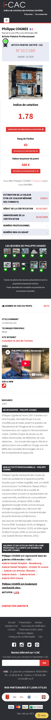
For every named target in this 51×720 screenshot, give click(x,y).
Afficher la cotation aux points (25, 171)
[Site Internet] (4, 386)
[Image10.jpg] (43, 264)
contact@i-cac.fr (25, 678)
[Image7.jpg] (43, 251)
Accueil (11, 622)
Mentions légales (25, 633)
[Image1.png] (16, 251)
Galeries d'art (11, 625)
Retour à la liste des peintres (25, 151)
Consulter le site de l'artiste (17, 340)
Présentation (25, 622)
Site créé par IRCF (25, 713)
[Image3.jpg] (25, 251)
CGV (40, 636)
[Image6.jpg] (25, 265)
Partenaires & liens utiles (31, 629)
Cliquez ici (37, 180)
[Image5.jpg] (16, 264)
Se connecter (41, 14)
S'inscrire (28, 14)
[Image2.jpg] (7, 251)
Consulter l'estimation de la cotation (24, 129)
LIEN (16, 592)
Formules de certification (33, 625)
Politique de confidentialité (22, 636)
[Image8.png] (7, 264)
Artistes (38, 622)
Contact (11, 629)
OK (44, 662)
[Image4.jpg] (34, 251)
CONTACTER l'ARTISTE (15, 606)
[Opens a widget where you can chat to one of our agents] (42, 716)
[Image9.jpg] (34, 264)
